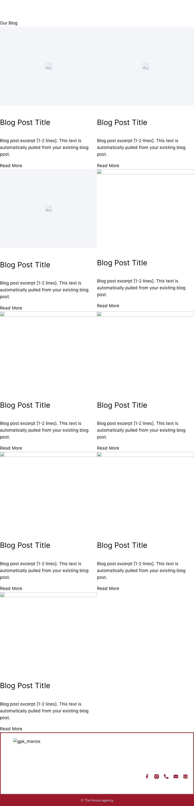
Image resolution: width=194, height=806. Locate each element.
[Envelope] (176, 776)
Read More (11, 165)
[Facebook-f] (147, 776)
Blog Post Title (25, 122)
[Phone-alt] (166, 776)
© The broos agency (97, 800)
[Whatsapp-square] (185, 776)
